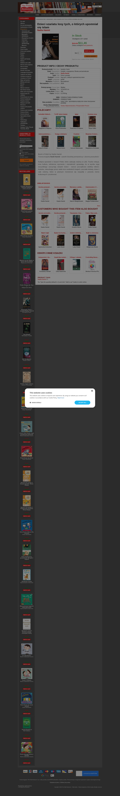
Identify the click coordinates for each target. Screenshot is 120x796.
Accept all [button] (82, 402)
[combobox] (92, 391)
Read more (61, 398)
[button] (35, 403)
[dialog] (60, 398)
